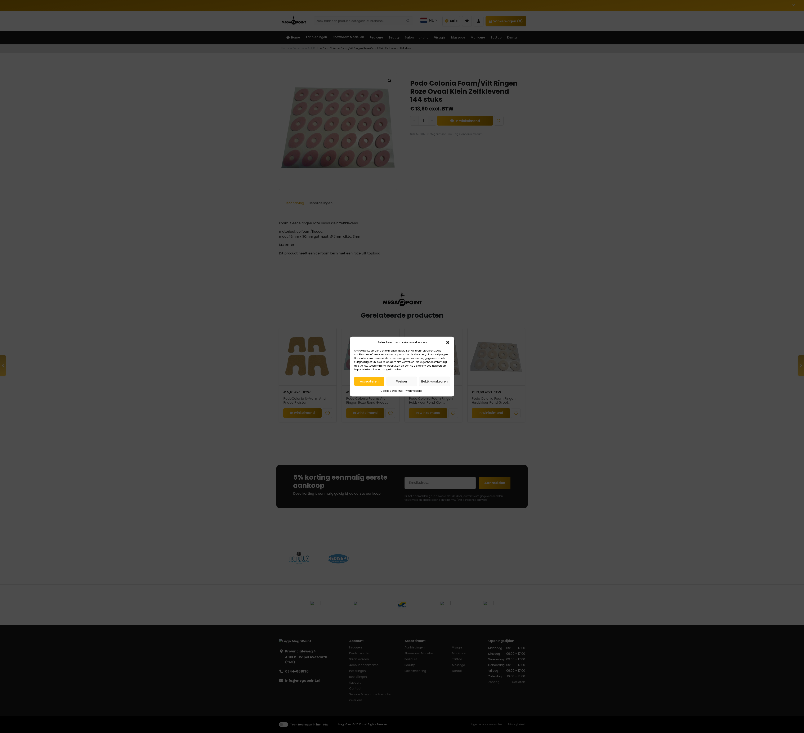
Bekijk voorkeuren (434, 381)
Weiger (401, 381)
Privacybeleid (413, 391)
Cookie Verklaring (391, 391)
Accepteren (369, 381)
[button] (448, 342)
